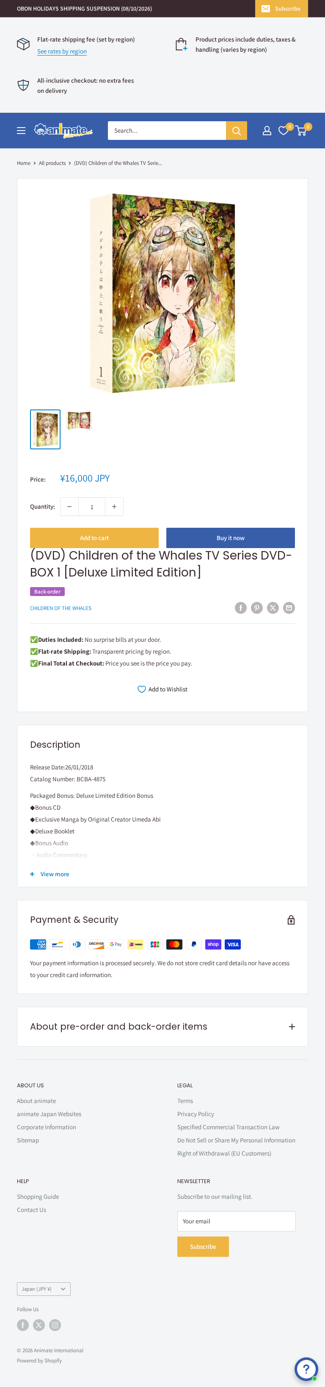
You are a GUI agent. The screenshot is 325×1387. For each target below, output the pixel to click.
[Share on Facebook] (241, 608)
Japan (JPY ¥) (37, 1288)
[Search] (236, 130)
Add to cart (94, 538)
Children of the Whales (60, 608)
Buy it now (231, 538)
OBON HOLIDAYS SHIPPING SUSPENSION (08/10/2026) (84, 8)
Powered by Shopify (39, 1360)
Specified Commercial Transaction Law (228, 1127)
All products (52, 163)
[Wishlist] (283, 130)
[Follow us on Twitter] (39, 1325)
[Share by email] (289, 608)
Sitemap (28, 1140)
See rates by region (62, 51)
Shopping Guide (38, 1196)
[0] (301, 130)
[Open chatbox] (306, 1369)
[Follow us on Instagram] (55, 1325)
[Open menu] (21, 130)
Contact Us (31, 1210)
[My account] (267, 130)
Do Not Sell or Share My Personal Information (236, 1140)
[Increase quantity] (114, 506)
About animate (36, 1101)
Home (23, 163)
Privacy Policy (195, 1114)
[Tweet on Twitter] (273, 608)
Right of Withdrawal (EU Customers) (224, 1153)
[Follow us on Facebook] (23, 1325)
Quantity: (42, 506)
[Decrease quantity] (69, 506)
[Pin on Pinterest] (257, 608)
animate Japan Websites (49, 1114)
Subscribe (287, 8)
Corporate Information (46, 1127)
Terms (185, 1101)
